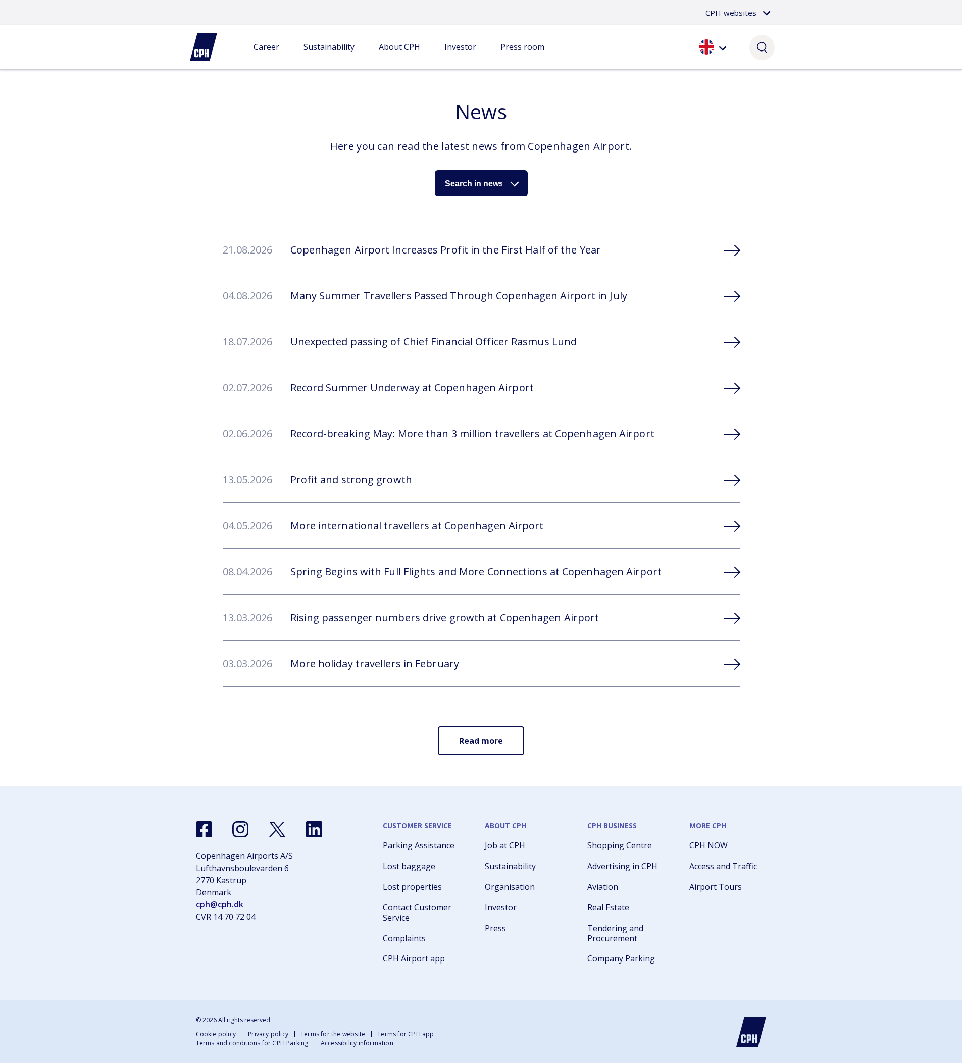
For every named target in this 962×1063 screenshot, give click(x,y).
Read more (481, 740)
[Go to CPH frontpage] (751, 1032)
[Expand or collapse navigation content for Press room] (522, 57)
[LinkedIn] (314, 829)
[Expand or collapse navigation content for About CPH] (399, 57)
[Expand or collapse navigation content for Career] (266, 57)
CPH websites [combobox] (730, 13)
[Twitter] (277, 829)
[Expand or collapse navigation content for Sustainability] (329, 57)
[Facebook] (204, 829)
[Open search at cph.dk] (762, 47)
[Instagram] (240, 829)
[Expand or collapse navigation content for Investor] (460, 57)
